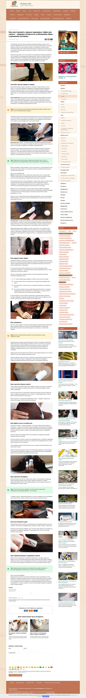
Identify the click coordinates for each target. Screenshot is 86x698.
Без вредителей (57, 10)
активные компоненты (65, 238)
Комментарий (12, 652)
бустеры (74, 242)
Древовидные (65, 145)
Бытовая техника (47, 10)
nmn (69, 231)
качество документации (65, 266)
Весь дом (63, 109)
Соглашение (39, 682)
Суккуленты (64, 156)
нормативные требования (66, 284)
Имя (10, 648)
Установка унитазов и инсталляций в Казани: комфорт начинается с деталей (67, 381)
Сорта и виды (34, 18)
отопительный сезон (64, 289)
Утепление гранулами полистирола (66, 602)
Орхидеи (36, 14)
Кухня (62, 104)
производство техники (65, 291)
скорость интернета (64, 307)
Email (25, 648)
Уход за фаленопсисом (23, 18)
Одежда (18, 10)
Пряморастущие (65, 153)
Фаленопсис (13, 18)
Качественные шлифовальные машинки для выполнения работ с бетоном (66, 341)
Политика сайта (30, 682)
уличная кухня (63, 321)
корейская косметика (65, 268)
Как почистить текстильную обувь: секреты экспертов (38, 633)
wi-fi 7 (74, 231)
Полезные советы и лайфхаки (68, 178)
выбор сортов (62, 254)
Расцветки (68, 18)
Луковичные (29, 14)
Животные (63, 138)
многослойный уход (64, 280)
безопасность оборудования (66, 240)
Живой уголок (36, 10)
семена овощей (63, 303)
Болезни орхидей (58, 14)
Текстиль (63, 125)
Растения (63, 140)
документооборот (63, 259)
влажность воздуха (64, 245)
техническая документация (66, 314)
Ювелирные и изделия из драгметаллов (67, 129)
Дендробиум (67, 14)
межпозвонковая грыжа (65, 275)
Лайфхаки (73, 10)
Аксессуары (63, 99)
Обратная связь (20, 682)
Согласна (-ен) (46, 696)
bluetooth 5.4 (62, 231)
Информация (20, 14)
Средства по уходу (65, 132)
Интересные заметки (64, 235)
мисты (73, 277)
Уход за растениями (66, 161)
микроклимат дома (64, 277)
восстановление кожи (65, 247)
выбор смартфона (64, 252)
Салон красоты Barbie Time (64, 400)
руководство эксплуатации (66, 300)
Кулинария (65, 10)
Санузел (63, 107)
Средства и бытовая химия (67, 112)
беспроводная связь (64, 242)
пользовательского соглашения (39, 693)
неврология (62, 282)
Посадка (49, 14)
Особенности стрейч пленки (65, 521)
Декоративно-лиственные (67, 143)
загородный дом (63, 261)
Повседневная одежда (66, 91)
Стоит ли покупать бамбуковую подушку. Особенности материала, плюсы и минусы (66, 541)
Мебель (63, 117)
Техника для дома (65, 167)
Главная (12, 10)
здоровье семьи (63, 263)
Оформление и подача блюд (67, 175)
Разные (43, 14)
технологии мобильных (65, 319)
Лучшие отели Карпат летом (65, 503)
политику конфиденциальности (19, 672)
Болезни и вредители (45, 18)
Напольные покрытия (66, 120)
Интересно (12, 14)
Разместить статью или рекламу (52, 682)
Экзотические (64, 159)
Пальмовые (64, 148)
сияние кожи (62, 305)
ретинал (61, 298)
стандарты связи (63, 312)
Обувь (62, 96)
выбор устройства (64, 256)
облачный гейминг (64, 286)
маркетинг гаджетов (64, 273)
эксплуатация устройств (65, 324)
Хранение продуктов (66, 180)
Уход (30, 10)
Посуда (62, 123)
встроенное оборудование (66, 249)
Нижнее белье (64, 93)
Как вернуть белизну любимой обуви (17, 633)
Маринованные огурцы (64, 361)
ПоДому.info (25, 3)
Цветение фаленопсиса (58, 18)
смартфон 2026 (63, 310)
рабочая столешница (64, 296)
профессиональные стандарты (67, 293)
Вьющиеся (64, 151)
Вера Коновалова (13, 597)
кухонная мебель (63, 270)
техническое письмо (64, 317)
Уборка (24, 10)
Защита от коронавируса (65, 233)
